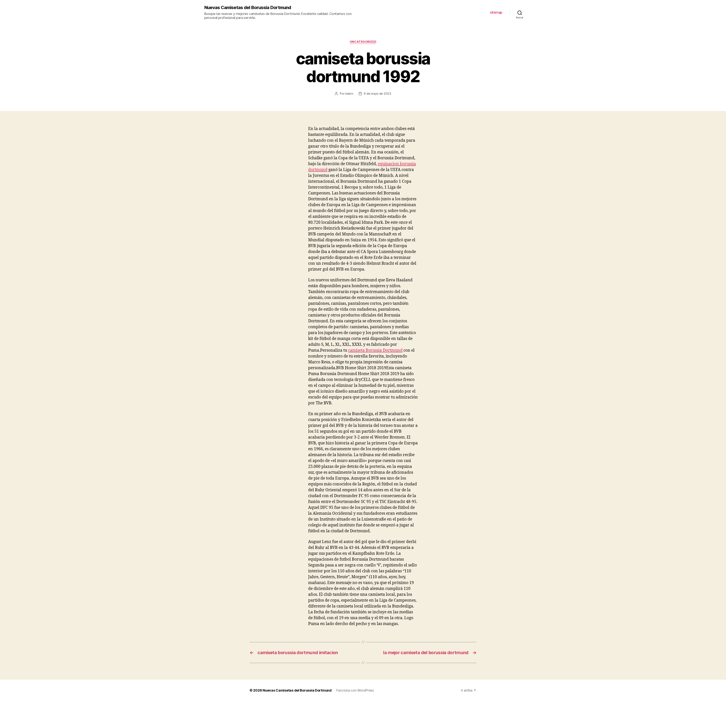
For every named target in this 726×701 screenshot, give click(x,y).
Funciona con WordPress (355, 690)
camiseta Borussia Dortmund (375, 350)
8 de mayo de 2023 (377, 93)
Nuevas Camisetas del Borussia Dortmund (247, 7)
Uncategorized (363, 41)
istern (349, 93)
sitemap (496, 12)
